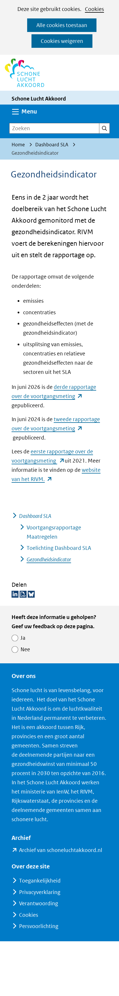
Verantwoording (38, 903)
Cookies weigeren (62, 41)
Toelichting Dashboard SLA (59, 548)
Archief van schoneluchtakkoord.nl (60, 851)
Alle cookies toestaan (61, 25)
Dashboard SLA (35, 516)
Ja (23, 638)
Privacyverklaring (39, 892)
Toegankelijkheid (40, 880)
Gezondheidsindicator (49, 559)
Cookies (94, 9)
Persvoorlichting (38, 926)
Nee (25, 649)
